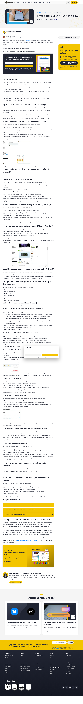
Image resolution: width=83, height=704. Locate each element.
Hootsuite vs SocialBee (39, 665)
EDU (51, 671)
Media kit (6, 670)
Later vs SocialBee (38, 669)
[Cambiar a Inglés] (55, 19)
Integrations (22, 657)
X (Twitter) (60, 12)
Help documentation (39, 655)
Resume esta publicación (70, 37)
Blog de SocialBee (40, 12)
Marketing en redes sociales (51, 12)
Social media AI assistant (24, 662)
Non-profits (52, 669)
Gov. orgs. (52, 673)
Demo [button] (29, 2)
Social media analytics (24, 668)
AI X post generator (69, 664)
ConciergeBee (68, 673)
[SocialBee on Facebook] (66, 687)
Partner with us (8, 664)
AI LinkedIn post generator (71, 668)
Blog (51, 664)
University (52, 662)
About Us (6, 657)
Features (21, 655)
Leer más (9, 629)
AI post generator (69, 657)
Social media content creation (25, 659)
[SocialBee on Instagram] (73, 687)
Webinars (52, 657)
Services (35, 2)
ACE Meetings (68, 655)
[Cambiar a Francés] (57, 19)
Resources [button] (41, 2)
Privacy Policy (21, 69)
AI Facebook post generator (71, 659)
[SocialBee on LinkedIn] (70, 687)
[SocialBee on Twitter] (63, 687)
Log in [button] (68, 2)
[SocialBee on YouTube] (76, 687)
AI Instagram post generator (71, 662)
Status (36, 659)
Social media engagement (25, 666)
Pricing (24, 2)
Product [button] (18, 2)
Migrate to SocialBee (9, 655)
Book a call (52, 655)
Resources (52, 659)
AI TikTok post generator (70, 666)
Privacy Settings (58, 694)
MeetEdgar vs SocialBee (39, 667)
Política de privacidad (57, 648)
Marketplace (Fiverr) (69, 675)
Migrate (48, 2)
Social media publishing (24, 664)
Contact (6, 672)
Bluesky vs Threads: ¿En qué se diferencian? (21, 622)
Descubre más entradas (15, 582)
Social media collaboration (25, 670)
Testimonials (7, 662)
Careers (6, 668)
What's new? (37, 657)
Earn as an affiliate (8, 666)
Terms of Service (64, 694)
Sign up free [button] (74, 2)
